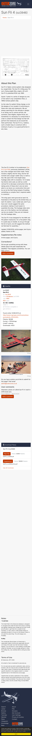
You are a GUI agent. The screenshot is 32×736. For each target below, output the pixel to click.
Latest (3, 709)
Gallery (3, 713)
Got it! (16, 734)
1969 (7, 298)
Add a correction (7, 253)
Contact (14, 719)
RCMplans (9, 296)
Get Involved (16, 713)
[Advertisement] (16, 37)
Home (4, 17)
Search (3, 707)
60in (4, 300)
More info (28, 731)
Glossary (15, 711)
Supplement (8, 461)
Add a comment (7, 396)
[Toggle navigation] (28, 4)
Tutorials (4, 715)
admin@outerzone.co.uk (9, 383)
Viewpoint (4, 721)
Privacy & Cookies (18, 717)
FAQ (13, 709)
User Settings (16, 715)
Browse (3, 711)
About (14, 707)
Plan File (6, 454)
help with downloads (8, 468)
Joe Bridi (8, 294)
